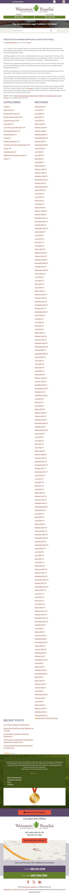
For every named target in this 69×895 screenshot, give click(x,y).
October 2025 (39, 141)
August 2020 (39, 357)
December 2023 (40, 218)
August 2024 (39, 190)
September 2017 (40, 472)
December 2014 (40, 576)
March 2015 (39, 566)
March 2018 (39, 451)
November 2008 (40, 694)
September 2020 (40, 354)
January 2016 (39, 531)
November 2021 (40, 305)
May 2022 (38, 284)
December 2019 (40, 385)
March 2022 (39, 291)
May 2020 (38, 367)
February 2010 (40, 684)
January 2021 (39, 340)
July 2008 (38, 701)
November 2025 (40, 138)
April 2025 (38, 162)
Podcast (6, 138)
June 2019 (38, 399)
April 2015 (38, 562)
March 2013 (39, 632)
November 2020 (40, 347)
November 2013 (40, 621)
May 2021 (38, 326)
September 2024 (40, 187)
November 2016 (40, 507)
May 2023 (38, 242)
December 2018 (40, 420)
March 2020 (39, 374)
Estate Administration (12, 117)
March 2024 (39, 207)
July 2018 (38, 437)
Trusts (29, 42)
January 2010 (39, 687)
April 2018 (38, 447)
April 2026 (38, 120)
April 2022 (38, 287)
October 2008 (39, 698)
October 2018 (39, 427)
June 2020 (38, 364)
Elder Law (7, 110)
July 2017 (38, 479)
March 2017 (39, 493)
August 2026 (39, 107)
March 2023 (39, 249)
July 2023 (38, 235)
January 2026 (40, 131)
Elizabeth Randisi (11, 42)
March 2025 (39, 166)
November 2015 (40, 538)
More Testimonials (14, 777)
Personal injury (9, 134)
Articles (10, 784)
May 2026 (38, 117)
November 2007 (40, 715)
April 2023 (38, 246)
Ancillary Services (14, 780)
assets (30, 88)
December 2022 (40, 260)
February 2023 (40, 253)
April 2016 (38, 520)
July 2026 (38, 110)
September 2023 (40, 228)
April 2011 (38, 663)
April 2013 (38, 628)
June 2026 (38, 114)
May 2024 (38, 201)
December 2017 (40, 461)
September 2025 (40, 145)
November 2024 (40, 180)
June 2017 (38, 482)
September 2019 (40, 395)
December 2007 (40, 712)
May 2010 (38, 677)
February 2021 (40, 336)
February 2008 (40, 708)
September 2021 (40, 312)
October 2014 (39, 583)
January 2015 (39, 573)
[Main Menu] (17, 1)
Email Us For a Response (35, 812)
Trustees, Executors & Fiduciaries (15, 145)
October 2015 (39, 541)
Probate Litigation (10, 141)
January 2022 (40, 298)
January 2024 (40, 214)
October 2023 (39, 225)
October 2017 (39, 468)
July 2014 (38, 594)
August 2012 (39, 646)
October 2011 (39, 656)
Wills (6, 159)
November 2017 (40, 465)
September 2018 (40, 430)
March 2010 (39, 681)
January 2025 (40, 173)
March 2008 (39, 705)
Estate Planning (9, 120)
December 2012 (40, 639)
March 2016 (39, 524)
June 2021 (38, 322)
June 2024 (38, 197)
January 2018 (39, 458)
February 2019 (40, 413)
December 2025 (40, 134)
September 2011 (40, 660)
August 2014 (39, 590)
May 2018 (38, 444)
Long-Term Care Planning (13, 127)
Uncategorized (9, 152)
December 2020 (40, 343)
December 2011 (40, 653)
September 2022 (40, 270)
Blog (9, 782)
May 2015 (38, 559)
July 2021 (38, 319)
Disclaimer (7, 889)
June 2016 (38, 514)
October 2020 (39, 350)
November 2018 (40, 423)
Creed (6, 107)
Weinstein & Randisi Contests (14, 155)
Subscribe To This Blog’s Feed (47, 718)
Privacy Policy (24, 889)
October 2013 (39, 625)
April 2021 (38, 329)
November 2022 (40, 263)
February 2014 (40, 611)
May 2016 (38, 517)
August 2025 (39, 148)
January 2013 (39, 635)
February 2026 (40, 127)
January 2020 (40, 381)
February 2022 (40, 294)
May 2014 (38, 601)
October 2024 (39, 183)
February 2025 (40, 169)
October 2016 (39, 510)
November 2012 (40, 642)
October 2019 (39, 392)
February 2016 (40, 528)
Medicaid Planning (10, 131)
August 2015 (39, 548)
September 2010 (40, 674)
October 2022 (39, 267)
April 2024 (38, 204)
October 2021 (39, 308)
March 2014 (39, 607)
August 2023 (39, 232)
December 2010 (40, 670)
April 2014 (38, 604)
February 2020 (40, 378)
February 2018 (40, 454)
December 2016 (40, 503)
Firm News (8, 124)
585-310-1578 (18, 17)
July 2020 (38, 361)
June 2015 (38, 555)
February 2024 (40, 211)
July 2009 (38, 691)
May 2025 (38, 159)
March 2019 (39, 409)
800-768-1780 (50, 17)
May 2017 (38, 486)
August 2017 (39, 475)
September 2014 (40, 587)
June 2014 (38, 597)
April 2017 (38, 489)
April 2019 (38, 406)
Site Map (15, 889)
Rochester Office (34, 840)
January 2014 (39, 614)
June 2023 (38, 239)
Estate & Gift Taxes (10, 114)
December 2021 (40, 301)
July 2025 (38, 152)
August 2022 (39, 274)
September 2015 (40, 545)
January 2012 (39, 649)
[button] (6, 769)
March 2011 (39, 667)
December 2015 (40, 534)
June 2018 (38, 441)
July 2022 (38, 277)
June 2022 (38, 280)
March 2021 (39, 333)
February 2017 (40, 496)
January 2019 (39, 416)
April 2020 (38, 371)
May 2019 (38, 402)
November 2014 (40, 580)
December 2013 (40, 618)
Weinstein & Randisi (30, 887)
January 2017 (39, 500)
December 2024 (40, 176)
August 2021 (39, 315)
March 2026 (39, 124)
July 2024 (38, 194)
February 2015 (40, 569)
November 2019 (40, 388)
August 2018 (39, 434)
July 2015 (38, 552)
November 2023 (40, 221)
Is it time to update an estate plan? (17, 725)
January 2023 (40, 256)
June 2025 (38, 155)
